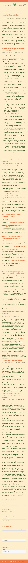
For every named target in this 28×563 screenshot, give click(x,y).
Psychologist (4, 18)
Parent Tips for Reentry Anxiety (7, 511)
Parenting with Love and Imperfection (12, 360)
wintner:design (21, 561)
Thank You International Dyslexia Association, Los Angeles (11, 215)
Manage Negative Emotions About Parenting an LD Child (14, 312)
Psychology (16, 18)
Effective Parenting (19, 16)
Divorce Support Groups (15, 532)
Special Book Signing (5, 518)
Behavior (16, 52)
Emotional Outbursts (9, 53)
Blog (19, 52)
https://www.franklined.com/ (15, 191)
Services (17, 217)
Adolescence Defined (5, 520)
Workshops (21, 217)
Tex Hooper (4, 529)
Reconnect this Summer (8, 194)
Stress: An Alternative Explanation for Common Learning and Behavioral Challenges (12, 238)
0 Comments (12, 16)
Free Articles (8, 316)
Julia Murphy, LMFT (5, 19)
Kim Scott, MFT (5, 532)
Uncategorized (21, 18)
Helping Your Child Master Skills (10, 15)
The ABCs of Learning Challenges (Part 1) (13, 272)
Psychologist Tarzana (10, 18)
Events (15, 217)
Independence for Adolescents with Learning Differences (11, 513)
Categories (4, 549)
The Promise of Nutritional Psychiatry (8, 516)
